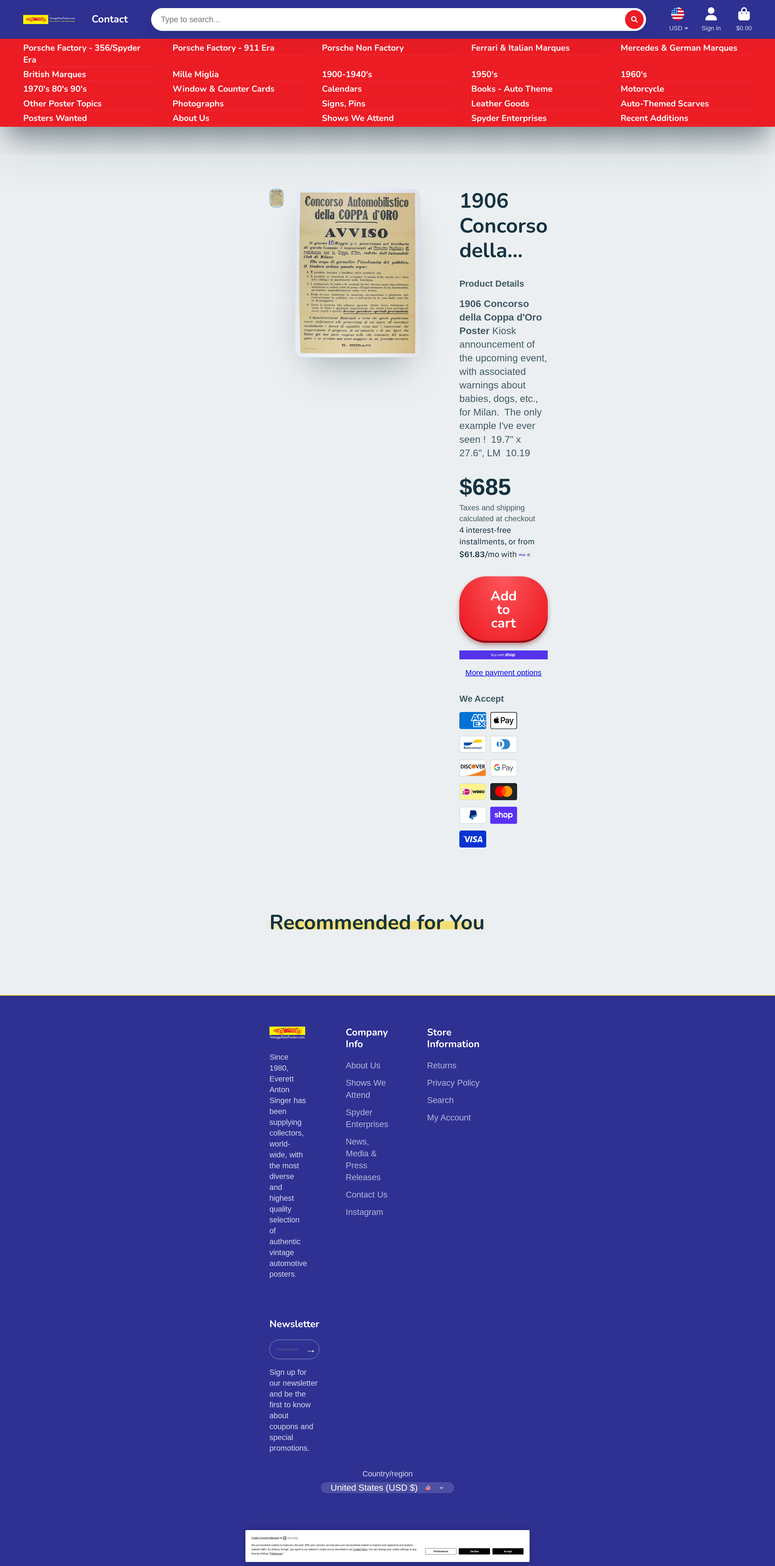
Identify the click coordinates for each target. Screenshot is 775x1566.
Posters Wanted (55, 118)
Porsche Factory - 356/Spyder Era (81, 54)
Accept (508, 1551)
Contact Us (367, 1194)
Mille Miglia (196, 74)
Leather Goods (500, 103)
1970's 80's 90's (55, 89)
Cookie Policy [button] (360, 1549)
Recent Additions (654, 118)
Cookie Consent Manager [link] (265, 1538)
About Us (191, 118)
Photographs (198, 103)
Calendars (342, 89)
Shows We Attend (358, 118)
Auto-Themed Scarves (665, 103)
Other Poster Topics (62, 103)
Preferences (441, 1551)
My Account (449, 1117)
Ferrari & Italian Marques (520, 48)
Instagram (364, 1212)
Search (440, 1100)
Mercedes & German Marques (679, 48)
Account (711, 19)
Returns (442, 1065)
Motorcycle (642, 89)
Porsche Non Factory (363, 48)
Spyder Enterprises (509, 118)
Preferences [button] (276, 1553)
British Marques (54, 74)
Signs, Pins (344, 103)
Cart (744, 19)
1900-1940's (347, 74)
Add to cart (503, 609)
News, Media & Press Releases (363, 1159)
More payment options (503, 672)
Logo (49, 19)
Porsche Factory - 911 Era (223, 48)
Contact (110, 19)
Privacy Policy (453, 1083)
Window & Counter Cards (223, 89)
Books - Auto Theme (512, 89)
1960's (634, 74)
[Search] (634, 19)
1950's (484, 74)
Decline (474, 1551)
